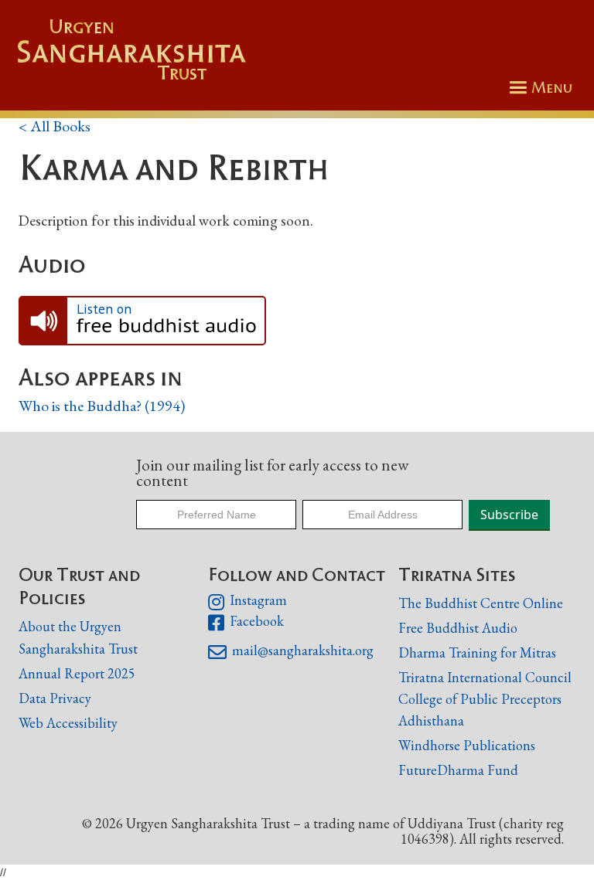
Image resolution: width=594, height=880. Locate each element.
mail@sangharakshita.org (290, 652)
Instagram (247, 602)
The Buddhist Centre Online (480, 603)
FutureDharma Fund (458, 770)
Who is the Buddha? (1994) (102, 405)
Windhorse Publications (466, 745)
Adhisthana (431, 720)
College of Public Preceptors (480, 699)
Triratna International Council (485, 677)
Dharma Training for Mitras (477, 652)
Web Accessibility (68, 723)
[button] (538, 87)
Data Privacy (55, 698)
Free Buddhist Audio (457, 628)
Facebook (245, 622)
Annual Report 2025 (77, 673)
